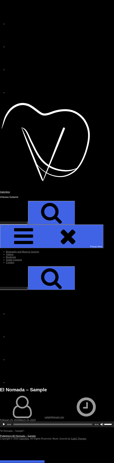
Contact (10, 262)
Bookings (11, 257)
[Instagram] (28, 24)
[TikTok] (28, 46)
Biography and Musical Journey (22, 252)
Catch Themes (78, 438)
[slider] (108, 424)
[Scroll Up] (22, 461)
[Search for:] (14, 223)
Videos (9, 254)
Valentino (5, 192)
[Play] (3, 424)
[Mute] (101, 424)
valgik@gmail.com (54, 417)
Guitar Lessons (14, 260)
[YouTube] (28, 92)
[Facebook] (28, 69)
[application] (57, 424)
